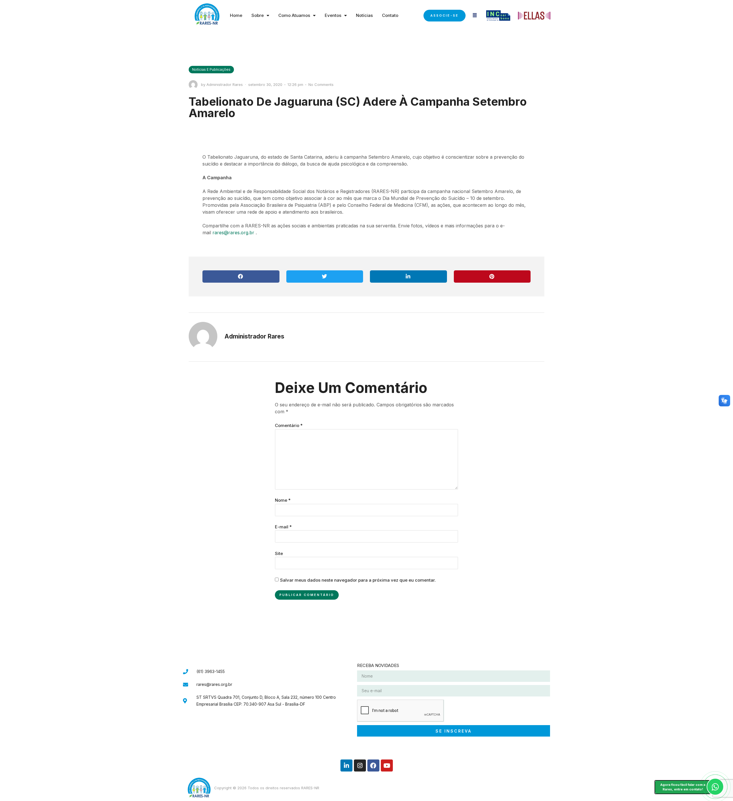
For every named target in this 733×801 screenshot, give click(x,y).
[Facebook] (373, 765)
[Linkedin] (346, 765)
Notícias (364, 15)
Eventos (333, 15)
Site (279, 553)
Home (236, 15)
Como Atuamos (294, 15)
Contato (390, 15)
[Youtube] (387, 765)
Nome (283, 500)
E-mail (283, 527)
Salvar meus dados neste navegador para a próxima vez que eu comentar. (358, 580)
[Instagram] (360, 765)
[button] (240, 276)
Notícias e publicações (211, 69)
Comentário (289, 425)
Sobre (257, 15)
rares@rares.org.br (233, 232)
